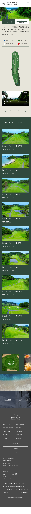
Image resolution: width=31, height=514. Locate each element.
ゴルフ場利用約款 (7, 460)
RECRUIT (18, 438)
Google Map (6, 492)
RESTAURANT (20, 424)
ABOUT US (6, 424)
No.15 (11, 111)
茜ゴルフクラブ (7, 476)
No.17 (19, 111)
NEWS (5, 438)
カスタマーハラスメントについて (10, 465)
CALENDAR (6, 431)
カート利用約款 (6, 463)
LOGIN (15, 452)
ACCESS (5, 435)
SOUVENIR (19, 431)
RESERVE (15, 443)
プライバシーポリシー (8, 479)
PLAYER (16, 448)
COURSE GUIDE (8, 428)
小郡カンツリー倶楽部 (8, 474)
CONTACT (19, 435)
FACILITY (18, 428)
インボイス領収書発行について (10, 458)
